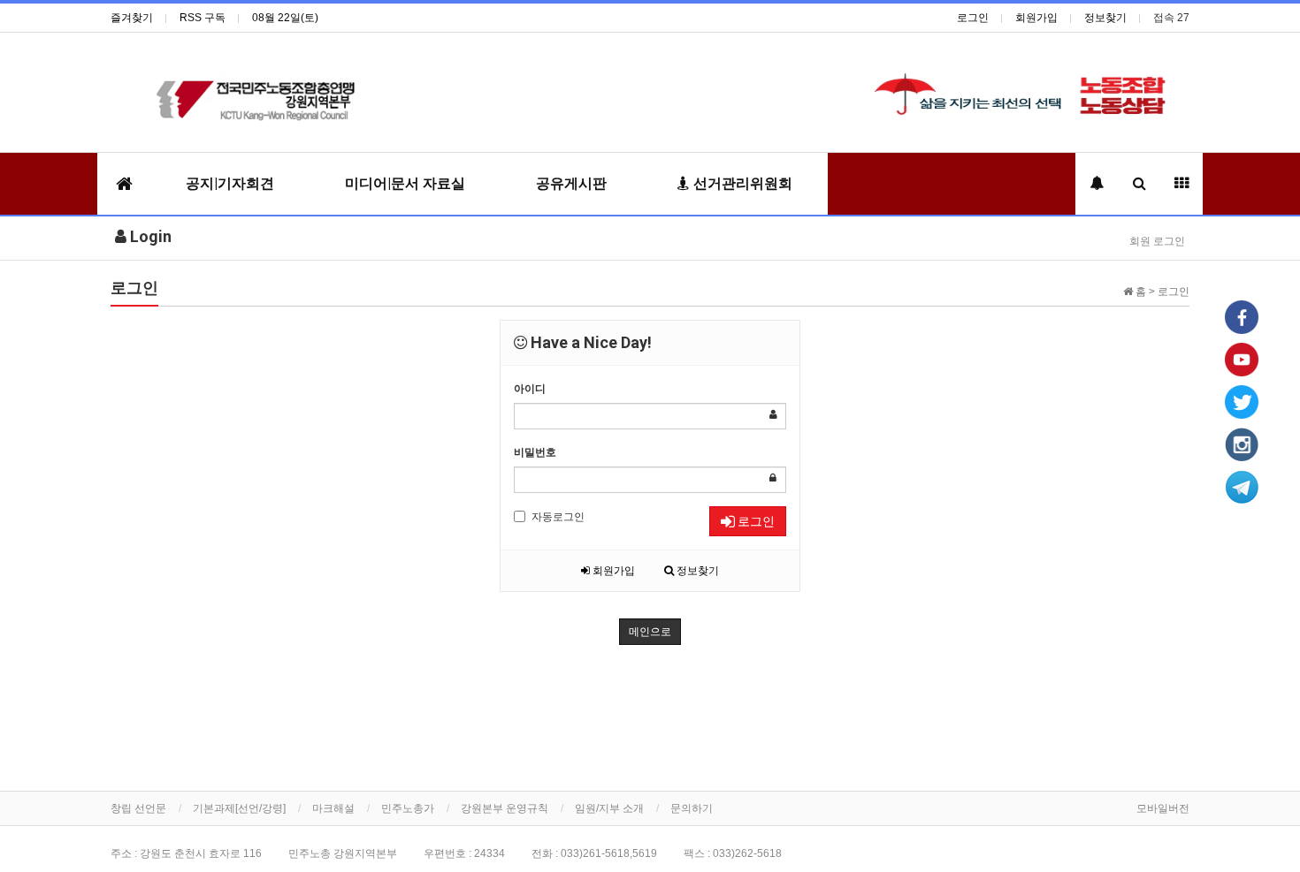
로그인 (973, 17)
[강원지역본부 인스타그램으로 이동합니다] (1241, 443)
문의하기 (691, 808)
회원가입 (1036, 17)
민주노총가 (407, 808)
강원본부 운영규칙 (504, 808)
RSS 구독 (203, 17)
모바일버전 (1162, 808)
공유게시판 (571, 183)
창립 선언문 (138, 808)
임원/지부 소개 (609, 808)
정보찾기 (1105, 17)
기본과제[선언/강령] (239, 808)
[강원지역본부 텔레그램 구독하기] (1241, 486)
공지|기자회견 (230, 183)
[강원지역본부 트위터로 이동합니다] (1241, 401)
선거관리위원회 (741, 183)
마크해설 (333, 808)
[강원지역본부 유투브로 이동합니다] (1241, 359)
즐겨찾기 (132, 17)
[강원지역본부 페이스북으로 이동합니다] (1241, 316)
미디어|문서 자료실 (405, 183)
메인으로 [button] (650, 632)
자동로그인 (558, 517)
